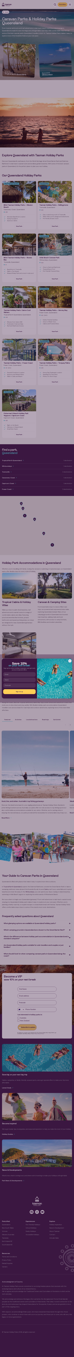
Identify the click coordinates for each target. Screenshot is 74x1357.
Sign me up (19, 692)
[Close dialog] (69, 660)
